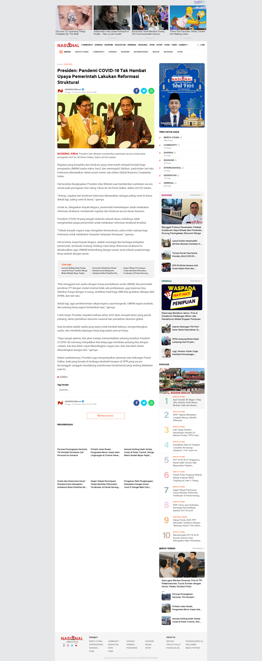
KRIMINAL (132, 45)
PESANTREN (132, 648)
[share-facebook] (136, 91)
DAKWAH (99, 45)
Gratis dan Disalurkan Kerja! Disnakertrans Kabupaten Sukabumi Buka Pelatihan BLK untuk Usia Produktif (105, 271)
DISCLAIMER (191, 645)
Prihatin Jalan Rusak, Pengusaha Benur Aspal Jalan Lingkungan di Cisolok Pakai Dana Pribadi (186, 608)
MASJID (156, 52)
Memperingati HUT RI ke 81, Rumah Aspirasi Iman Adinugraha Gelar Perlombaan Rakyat (187, 538)
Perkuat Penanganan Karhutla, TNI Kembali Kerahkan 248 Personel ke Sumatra (185, 596)
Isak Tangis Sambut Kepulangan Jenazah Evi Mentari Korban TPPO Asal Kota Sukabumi (185, 433)
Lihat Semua (195, 195)
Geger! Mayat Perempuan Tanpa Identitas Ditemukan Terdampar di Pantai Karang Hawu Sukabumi (135, 271)
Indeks (67, 52)
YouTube (76, 649)
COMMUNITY (87, 45)
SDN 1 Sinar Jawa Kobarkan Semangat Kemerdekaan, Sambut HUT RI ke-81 (186, 508)
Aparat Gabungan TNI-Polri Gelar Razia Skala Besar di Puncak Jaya (185, 329)
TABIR (174, 45)
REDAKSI (170, 641)
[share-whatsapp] (151, 91)
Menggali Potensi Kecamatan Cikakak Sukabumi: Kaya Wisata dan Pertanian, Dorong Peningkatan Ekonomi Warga (182, 230)
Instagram (67, 649)
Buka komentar (107, 416)
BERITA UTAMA (82, 52)
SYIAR (167, 45)
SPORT (159, 45)
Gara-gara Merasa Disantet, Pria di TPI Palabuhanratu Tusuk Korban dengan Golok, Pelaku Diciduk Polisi (182, 583)
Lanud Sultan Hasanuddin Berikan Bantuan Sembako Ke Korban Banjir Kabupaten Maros (186, 243)
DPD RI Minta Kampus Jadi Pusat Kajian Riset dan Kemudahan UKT (185, 267)
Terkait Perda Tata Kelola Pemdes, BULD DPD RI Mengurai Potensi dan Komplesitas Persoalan (184, 255)
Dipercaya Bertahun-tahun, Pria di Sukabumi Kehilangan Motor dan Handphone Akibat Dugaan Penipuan (181, 316)
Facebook (63, 649)
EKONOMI (108, 45)
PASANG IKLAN (173, 648)
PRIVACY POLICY (173, 645)
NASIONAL (143, 45)
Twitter (72, 649)
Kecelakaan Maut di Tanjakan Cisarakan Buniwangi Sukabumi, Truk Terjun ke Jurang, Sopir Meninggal (186, 448)
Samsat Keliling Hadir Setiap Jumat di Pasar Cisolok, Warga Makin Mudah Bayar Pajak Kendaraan (74, 271)
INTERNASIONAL (141, 52)
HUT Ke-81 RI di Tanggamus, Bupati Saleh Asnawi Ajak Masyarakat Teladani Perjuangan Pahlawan (186, 463)
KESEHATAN (120, 45)
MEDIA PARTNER (193, 648)
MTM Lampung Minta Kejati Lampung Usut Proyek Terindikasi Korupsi (185, 341)
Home (59, 64)
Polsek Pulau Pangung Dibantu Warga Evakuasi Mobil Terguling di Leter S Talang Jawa (187, 478)
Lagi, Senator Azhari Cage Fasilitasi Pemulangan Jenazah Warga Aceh (185, 353)
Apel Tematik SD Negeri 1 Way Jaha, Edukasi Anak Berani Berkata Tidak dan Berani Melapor (187, 403)
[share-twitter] (144, 91)
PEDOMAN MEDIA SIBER (195, 641)
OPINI (152, 45)
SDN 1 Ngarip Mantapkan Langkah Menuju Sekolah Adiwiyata (184, 418)
